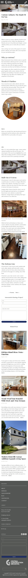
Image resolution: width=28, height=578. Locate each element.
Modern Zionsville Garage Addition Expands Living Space (13, 458)
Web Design (13, 575)
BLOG (2, 495)
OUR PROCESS (5, 498)
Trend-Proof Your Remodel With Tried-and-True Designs (13, 399)
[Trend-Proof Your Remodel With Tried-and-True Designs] (14, 386)
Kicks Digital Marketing (22, 575)
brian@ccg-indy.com (5, 515)
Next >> (17, 292)
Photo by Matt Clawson (6, 218)
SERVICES (4, 491)
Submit (14, 321)
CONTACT (4, 500)
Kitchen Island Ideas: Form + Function (12, 353)
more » (3, 373)
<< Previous (11, 292)
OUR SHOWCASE (5, 493)
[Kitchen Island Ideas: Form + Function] (14, 340)
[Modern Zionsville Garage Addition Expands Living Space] (14, 437)
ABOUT (3, 488)
